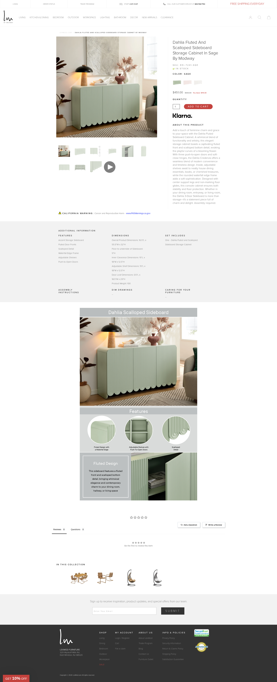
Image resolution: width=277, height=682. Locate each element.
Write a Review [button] (215, 525)
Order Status (49, 4)
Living (22, 17)
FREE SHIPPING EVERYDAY (247, 4)
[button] (16, 678)
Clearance (167, 17)
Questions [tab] (75, 529)
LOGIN (15, 4)
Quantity (180, 99)
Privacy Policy (168, 638)
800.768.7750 (200, 4)
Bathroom (120, 17)
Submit (172, 611)
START (131, 4)
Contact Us (144, 654)
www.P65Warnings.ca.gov (138, 213)
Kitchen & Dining (39, 17)
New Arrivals (149, 17)
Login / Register (122, 638)
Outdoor (73, 17)
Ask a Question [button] (190, 525)
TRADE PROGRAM (87, 4)
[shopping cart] (268, 17)
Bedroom (58, 17)
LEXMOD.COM (66, 32)
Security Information (171, 643)
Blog (141, 648)
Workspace (90, 17)
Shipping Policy (169, 654)
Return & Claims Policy (172, 648)
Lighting (105, 17)
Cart (117, 643)
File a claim (120, 648)
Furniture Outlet (146, 659)
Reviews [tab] (57, 529)
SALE (101, 664)
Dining (102, 643)
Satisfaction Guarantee (173, 659)
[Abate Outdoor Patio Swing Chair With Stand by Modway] (131, 577)
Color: (182, 74)
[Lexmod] (8, 16)
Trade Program (145, 643)
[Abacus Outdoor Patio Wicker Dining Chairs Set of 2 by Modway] (105, 577)
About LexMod (145, 638)
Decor (134, 17)
